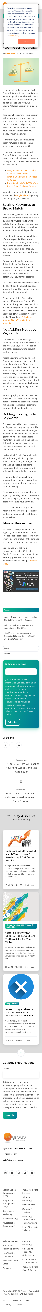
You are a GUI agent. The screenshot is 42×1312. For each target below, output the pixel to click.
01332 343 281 (10, 1154)
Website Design (29, 1205)
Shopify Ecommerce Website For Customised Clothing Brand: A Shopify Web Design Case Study (19, 636)
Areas (5, 1301)
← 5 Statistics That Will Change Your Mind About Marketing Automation (21, 767)
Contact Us (16, 1301)
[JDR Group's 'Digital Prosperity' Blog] (21, 781)
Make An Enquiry (10, 1241)
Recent (6, 610)
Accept (26, 41)
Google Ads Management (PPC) (9, 1203)
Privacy (8, 1305)
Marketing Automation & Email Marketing (29, 1219)
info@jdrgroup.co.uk (15, 1160)
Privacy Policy (14, 36)
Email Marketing (10, 1218)
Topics (6, 648)
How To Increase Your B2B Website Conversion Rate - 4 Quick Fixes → (20, 797)
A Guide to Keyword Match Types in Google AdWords (17, 320)
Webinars (7, 1268)
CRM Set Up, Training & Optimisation (28, 1252)
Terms (27, 1301)
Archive (7, 654)
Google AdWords (23, 195)
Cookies (18, 1305)
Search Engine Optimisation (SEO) (9, 1193)
